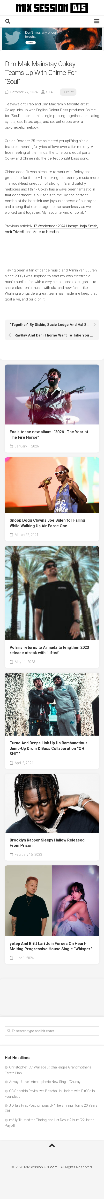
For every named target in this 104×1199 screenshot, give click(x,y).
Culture (68, 92)
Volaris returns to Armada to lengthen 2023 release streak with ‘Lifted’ (49, 650)
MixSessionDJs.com (41, 1167)
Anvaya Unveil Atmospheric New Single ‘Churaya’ (46, 1082)
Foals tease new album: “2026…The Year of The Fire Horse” (49, 435)
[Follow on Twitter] (52, 39)
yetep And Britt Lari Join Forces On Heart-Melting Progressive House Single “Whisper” (51, 946)
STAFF (51, 92)
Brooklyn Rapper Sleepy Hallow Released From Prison (47, 843)
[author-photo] (16, 257)
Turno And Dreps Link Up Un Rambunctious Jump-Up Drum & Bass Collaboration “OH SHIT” (49, 748)
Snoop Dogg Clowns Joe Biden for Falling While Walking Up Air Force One (47, 523)
